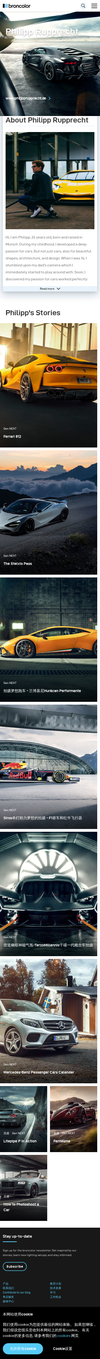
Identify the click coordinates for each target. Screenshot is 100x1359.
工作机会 (55, 1297)
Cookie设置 (62, 1349)
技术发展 (55, 1288)
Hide (47, 288)
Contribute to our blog (16, 1292)
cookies (64, 1336)
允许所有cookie (23, 1349)
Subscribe (15, 1266)
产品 (5, 1283)
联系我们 (8, 1288)
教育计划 (55, 1283)
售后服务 (8, 1297)
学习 (53, 1292)
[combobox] (50, 7)
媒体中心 (8, 1301)
